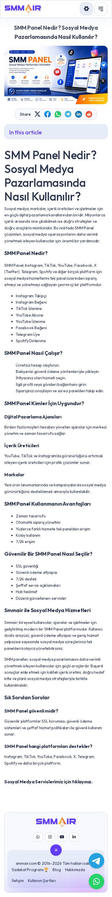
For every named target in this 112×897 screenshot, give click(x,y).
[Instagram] (50, 836)
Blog (57, 869)
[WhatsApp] (38, 836)
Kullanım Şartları (42, 880)
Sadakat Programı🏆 (30, 869)
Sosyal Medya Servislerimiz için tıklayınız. (48, 781)
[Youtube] (62, 836)
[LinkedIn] (74, 836)
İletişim (18, 880)
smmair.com (26, 863)
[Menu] (100, 9)
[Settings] (86, 8)
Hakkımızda (75, 869)
